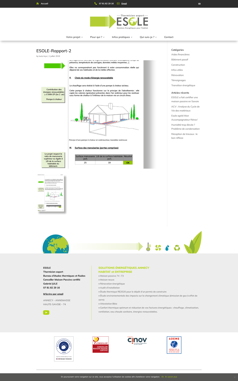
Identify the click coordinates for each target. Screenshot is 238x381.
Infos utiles (177, 69)
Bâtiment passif (179, 59)
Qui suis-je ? (147, 37)
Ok (162, 377)
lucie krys (43, 56)
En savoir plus (171, 377)
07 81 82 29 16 (106, 3)
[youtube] (199, 4)
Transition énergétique (183, 85)
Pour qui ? (96, 37)
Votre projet (73, 37)
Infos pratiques (121, 37)
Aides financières (180, 54)
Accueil (44, 3)
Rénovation (177, 75)
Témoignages (178, 80)
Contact (168, 37)
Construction (178, 64)
